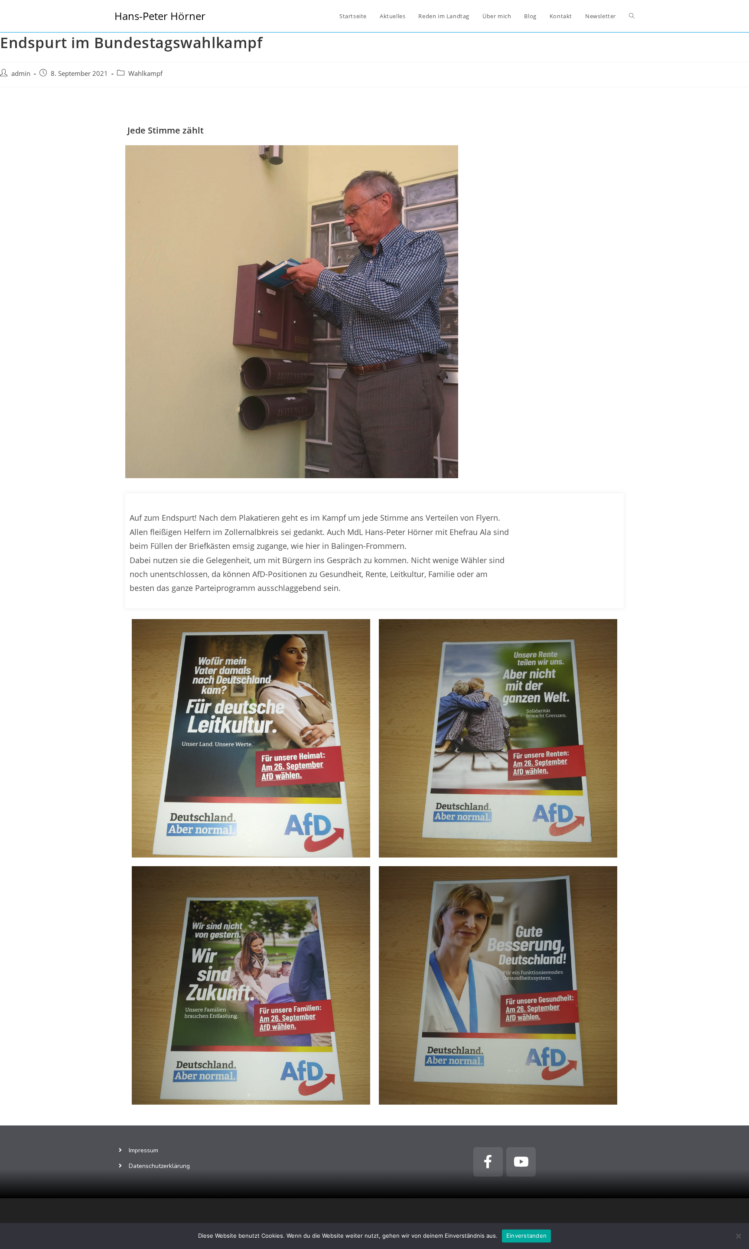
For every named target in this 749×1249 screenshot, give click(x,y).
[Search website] (631, 16)
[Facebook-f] (488, 1162)
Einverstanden (526, 1235)
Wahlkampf (145, 73)
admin (20, 73)
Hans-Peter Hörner (159, 16)
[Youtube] (521, 1162)
